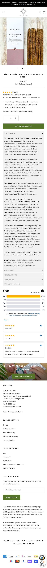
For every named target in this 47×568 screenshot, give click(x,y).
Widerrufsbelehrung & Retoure (13, 464)
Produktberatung (23, 376)
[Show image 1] (22, 68)
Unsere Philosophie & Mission (13, 412)
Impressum (6, 457)
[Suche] (40, 12)
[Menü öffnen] (3, 12)
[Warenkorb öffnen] (44, 12)
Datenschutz (7, 461)
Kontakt (5, 425)
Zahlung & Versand (9, 429)
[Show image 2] (24, 68)
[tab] (23, 133)
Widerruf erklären (9, 468)
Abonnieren (11, 497)
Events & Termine (8, 440)
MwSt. (21, 84)
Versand (29, 84)
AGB (4, 453)
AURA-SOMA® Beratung (10, 436)
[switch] (42, 564)
